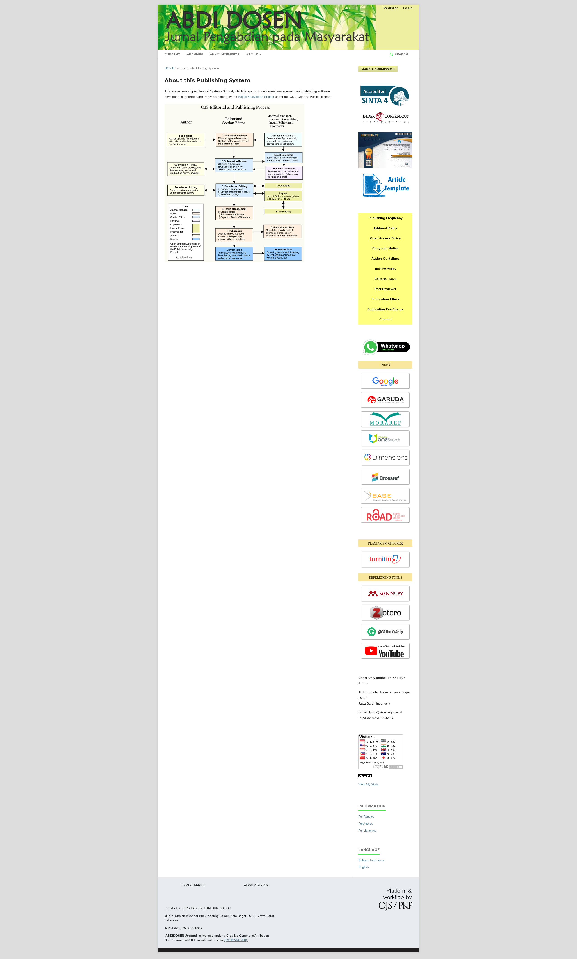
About (252, 54)
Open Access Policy (385, 238)
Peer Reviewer (385, 289)
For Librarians (367, 830)
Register (391, 8)
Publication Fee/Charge (385, 309)
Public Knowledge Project (256, 96)
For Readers (366, 816)
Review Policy (385, 268)
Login (407, 8)
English (363, 867)
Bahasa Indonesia (371, 860)
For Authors (365, 823)
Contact (385, 319)
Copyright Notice (385, 248)
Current (172, 54)
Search (401, 54)
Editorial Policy (385, 228)
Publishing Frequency (386, 218)
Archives (195, 54)
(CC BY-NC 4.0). (236, 940)
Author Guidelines (385, 258)
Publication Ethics (385, 299)
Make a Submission (378, 69)
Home (169, 68)
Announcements (224, 54)
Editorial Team (385, 279)
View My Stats (368, 784)
